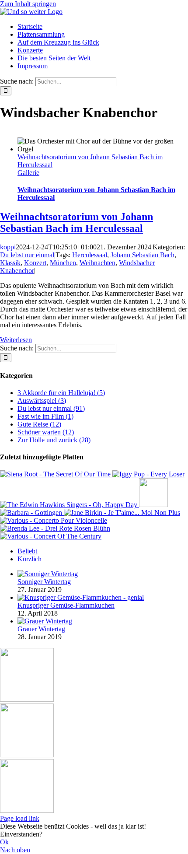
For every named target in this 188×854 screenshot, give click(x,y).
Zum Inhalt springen (28, 3)
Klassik (10, 262)
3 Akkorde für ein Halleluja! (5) (61, 392)
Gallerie (28, 172)
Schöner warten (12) (45, 432)
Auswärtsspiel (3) (41, 400)
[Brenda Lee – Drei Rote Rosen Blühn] (55, 528)
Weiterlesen (16, 339)
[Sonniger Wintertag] (47, 574)
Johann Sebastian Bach (142, 255)
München (63, 262)
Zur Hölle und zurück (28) (54, 440)
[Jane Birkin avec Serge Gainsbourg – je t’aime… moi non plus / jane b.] (122, 512)
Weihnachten (97, 262)
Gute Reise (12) (39, 424)
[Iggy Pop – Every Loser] (148, 474)
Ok (4, 842)
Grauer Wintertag (41, 629)
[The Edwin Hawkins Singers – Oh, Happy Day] (69, 504)
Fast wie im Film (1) (45, 416)
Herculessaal (89, 255)
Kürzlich (29, 559)
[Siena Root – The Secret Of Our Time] (56, 474)
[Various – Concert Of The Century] (50, 536)
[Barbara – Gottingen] (32, 512)
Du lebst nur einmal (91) (51, 408)
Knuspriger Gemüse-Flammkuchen (66, 605)
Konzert (35, 262)
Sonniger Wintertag (44, 581)
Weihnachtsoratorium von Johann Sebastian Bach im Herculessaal (76, 222)
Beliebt (27, 551)
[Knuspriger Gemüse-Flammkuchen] (80, 597)
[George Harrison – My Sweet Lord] (153, 504)
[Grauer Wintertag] (44, 621)
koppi (8, 247)
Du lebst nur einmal (27, 255)
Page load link (19, 818)
